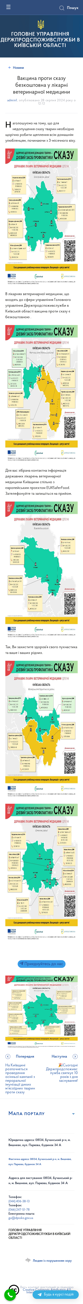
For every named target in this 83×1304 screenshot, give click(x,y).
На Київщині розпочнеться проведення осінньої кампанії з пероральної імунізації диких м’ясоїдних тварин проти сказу (20, 1074)
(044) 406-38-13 (19, 1201)
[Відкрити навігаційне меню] (8, 7)
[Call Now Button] (10, 1295)
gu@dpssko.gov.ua (21, 1218)
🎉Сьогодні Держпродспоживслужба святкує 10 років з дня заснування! (62, 1069)
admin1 (12, 100)
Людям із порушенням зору (52, 1261)
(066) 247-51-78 (19, 1209)
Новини (18, 68)
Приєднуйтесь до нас (43, 964)
